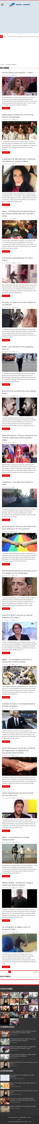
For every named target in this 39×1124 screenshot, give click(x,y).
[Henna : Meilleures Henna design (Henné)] (4, 1109)
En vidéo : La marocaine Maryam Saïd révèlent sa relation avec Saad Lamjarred (22, 1099)
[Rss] (18, 1119)
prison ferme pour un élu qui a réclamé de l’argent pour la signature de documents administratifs (18, 750)
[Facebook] (20, 1119)
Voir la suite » (6, 108)
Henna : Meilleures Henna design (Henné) (23, 1106)
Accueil (2, 64)
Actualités (16, 119)
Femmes (19, 263)
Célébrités (21, 164)
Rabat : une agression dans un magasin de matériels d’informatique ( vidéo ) (23, 1047)
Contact (29, 1117)
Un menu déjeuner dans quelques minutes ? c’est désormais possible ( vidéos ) (23, 1032)
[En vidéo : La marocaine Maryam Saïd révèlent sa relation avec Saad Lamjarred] (4, 1101)
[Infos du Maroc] (19, 4)
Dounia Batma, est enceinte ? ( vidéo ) (17, 73)
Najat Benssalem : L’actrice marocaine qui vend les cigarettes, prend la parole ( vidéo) (19, 437)
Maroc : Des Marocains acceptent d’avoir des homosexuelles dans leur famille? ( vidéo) (18, 213)
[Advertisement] (19, 20)
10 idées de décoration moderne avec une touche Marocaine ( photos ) (23, 1039)
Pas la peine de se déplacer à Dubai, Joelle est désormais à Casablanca (23, 1055)
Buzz (15, 75)
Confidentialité (22, 1117)
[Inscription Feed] (38, 68)
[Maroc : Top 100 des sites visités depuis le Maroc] (4, 1086)
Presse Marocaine (12, 1117)
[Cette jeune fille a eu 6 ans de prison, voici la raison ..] (4, 1093)
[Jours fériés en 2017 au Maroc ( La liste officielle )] (4, 1078)
